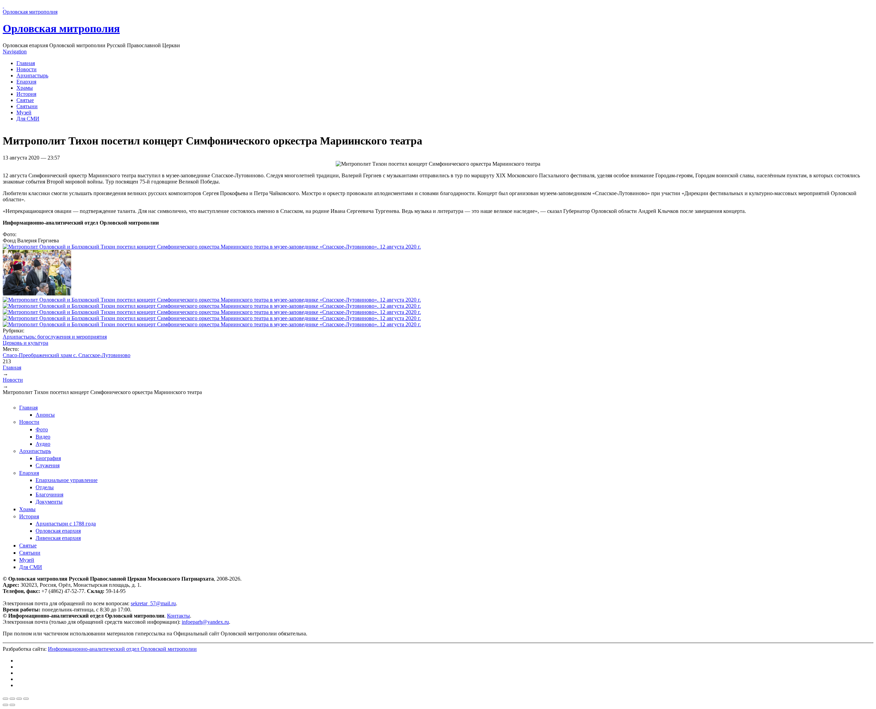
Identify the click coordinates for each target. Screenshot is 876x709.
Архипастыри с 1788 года (66, 524)
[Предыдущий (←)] (5, 705)
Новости (26, 69)
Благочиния (49, 494)
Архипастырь (32, 75)
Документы (49, 502)
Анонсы (45, 415)
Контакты (178, 616)
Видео (43, 437)
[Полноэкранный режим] (19, 699)
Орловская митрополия (61, 28)
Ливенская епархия (58, 538)
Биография (48, 458)
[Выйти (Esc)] (5, 699)
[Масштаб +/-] (26, 699)
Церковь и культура (25, 343)
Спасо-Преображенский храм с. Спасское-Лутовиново (66, 355)
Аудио (43, 444)
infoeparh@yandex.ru (205, 622)
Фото (42, 429)
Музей (23, 112)
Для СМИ (27, 119)
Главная (25, 63)
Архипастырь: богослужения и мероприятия (55, 337)
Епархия (26, 82)
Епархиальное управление (67, 480)
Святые (25, 100)
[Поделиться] (12, 699)
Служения (48, 465)
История (26, 94)
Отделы (45, 487)
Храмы (24, 88)
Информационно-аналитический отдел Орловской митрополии (122, 649)
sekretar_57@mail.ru (153, 603)
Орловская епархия (58, 531)
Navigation (15, 51)
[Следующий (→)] (12, 705)
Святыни (27, 106)
